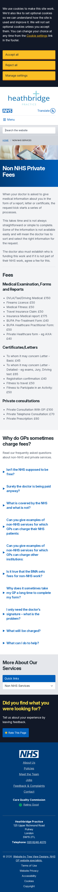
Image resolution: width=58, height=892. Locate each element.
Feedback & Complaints (29, 786)
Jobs (29, 780)
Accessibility (29, 875)
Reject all (11, 65)
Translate (43, 110)
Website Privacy (29, 870)
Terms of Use (29, 865)
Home (6, 140)
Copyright (29, 886)
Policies (29, 768)
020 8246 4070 (36, 842)
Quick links (12, 678)
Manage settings (16, 75)
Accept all (12, 54)
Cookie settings (37, 35)
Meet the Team (29, 774)
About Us (29, 762)
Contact (29, 791)
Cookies (29, 881)
